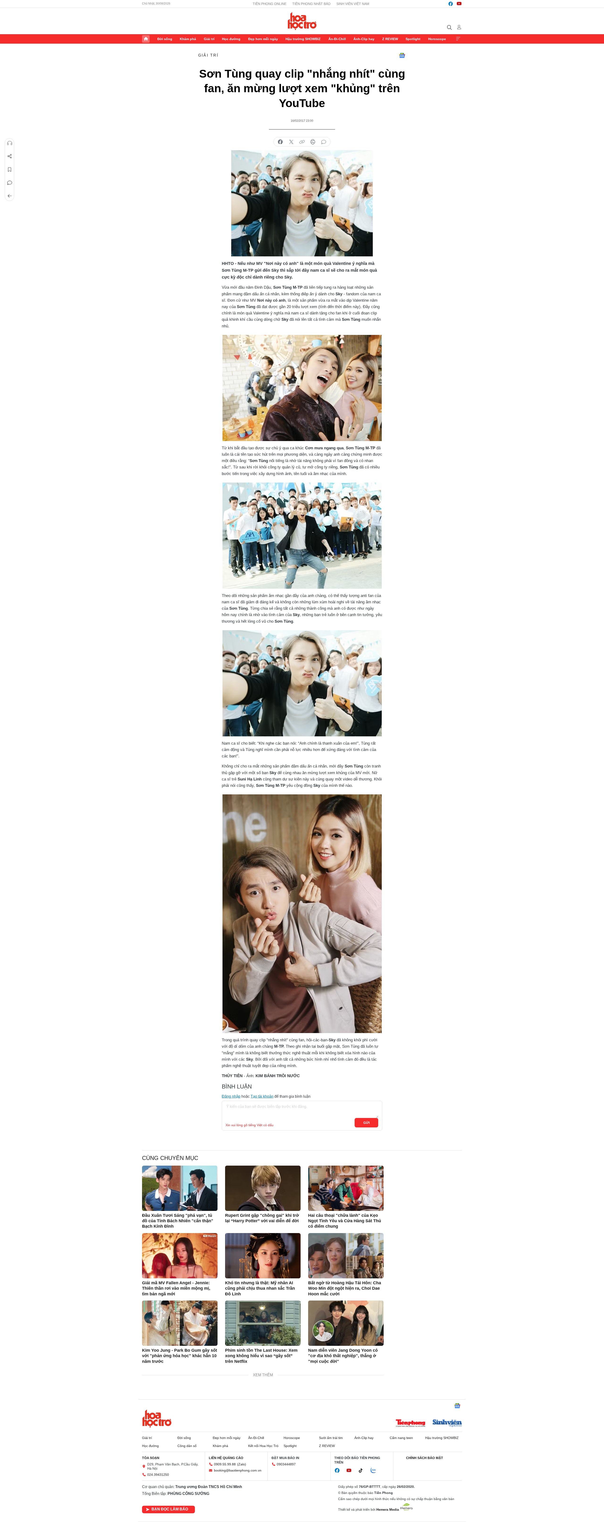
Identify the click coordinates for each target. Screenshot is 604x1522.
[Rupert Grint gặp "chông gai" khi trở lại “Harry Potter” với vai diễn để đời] (263, 1188)
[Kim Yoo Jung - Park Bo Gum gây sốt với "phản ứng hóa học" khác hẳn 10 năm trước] (180, 1323)
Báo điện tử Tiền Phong (302, 21)
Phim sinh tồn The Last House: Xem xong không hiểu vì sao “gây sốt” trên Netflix (261, 1356)
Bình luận (9, 183)
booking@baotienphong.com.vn (237, 1470)
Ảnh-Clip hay (363, 39)
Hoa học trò (157, 1418)
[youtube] (459, 4)
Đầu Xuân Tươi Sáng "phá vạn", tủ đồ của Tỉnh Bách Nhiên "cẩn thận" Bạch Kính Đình (177, 1221)
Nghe (9, 143)
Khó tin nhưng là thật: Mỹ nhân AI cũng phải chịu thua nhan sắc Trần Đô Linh (260, 1288)
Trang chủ (146, 39)
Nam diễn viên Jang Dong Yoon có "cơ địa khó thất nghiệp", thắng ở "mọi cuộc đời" (343, 1356)
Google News (402, 55)
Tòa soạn (150, 1458)
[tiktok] (363, 1470)
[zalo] (376, 1470)
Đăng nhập (231, 1096)
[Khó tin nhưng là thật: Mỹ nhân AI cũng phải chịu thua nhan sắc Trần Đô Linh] (263, 1255)
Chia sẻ (9, 156)
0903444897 (286, 1464)
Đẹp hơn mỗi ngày (263, 39)
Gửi (366, 1123)
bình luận (323, 142)
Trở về (9, 196)
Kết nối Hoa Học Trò (263, 1446)
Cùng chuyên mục (170, 1158)
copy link (302, 142)
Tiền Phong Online (269, 4)
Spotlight (413, 39)
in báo (313, 142)
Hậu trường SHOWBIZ (303, 39)
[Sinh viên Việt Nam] (447, 1423)
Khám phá (188, 39)
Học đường (231, 39)
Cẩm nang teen (401, 1438)
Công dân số (187, 1446)
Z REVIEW (390, 39)
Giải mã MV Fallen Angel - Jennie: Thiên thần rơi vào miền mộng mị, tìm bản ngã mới (176, 1288)
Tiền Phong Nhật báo (311, 4)
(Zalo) (241, 1464)
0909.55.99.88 (225, 1464)
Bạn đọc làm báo (169, 1509)
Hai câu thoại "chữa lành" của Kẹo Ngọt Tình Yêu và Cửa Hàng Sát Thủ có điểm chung (344, 1221)
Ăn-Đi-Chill (337, 39)
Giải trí (209, 39)
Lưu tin (9, 169)
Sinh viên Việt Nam (352, 4)
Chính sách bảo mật (424, 1458)
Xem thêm (458, 39)
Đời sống (164, 39)
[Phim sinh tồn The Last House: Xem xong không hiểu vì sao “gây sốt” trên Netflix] (263, 1323)
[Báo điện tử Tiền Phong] (410, 1423)
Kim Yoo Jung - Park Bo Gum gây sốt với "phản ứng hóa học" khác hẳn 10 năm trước (179, 1356)
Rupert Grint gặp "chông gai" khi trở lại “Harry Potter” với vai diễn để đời (262, 1218)
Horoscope (437, 39)
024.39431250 (158, 1474)
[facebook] (450, 4)
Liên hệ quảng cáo (226, 1458)
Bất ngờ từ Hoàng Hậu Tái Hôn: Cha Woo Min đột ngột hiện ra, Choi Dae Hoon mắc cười (344, 1288)
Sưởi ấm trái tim (331, 1438)
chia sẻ (280, 142)
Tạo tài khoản (262, 1096)
